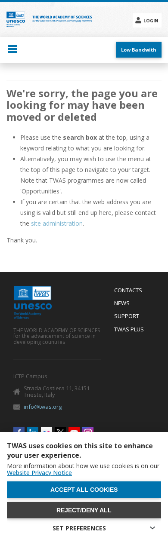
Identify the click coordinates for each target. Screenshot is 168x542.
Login (150, 21)
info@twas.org (43, 406)
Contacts (128, 290)
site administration (57, 223)
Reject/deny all (84, 510)
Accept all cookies (84, 489)
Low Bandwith (138, 49)
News (122, 303)
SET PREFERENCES (79, 528)
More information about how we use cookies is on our (83, 469)
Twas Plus (129, 329)
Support (126, 316)
